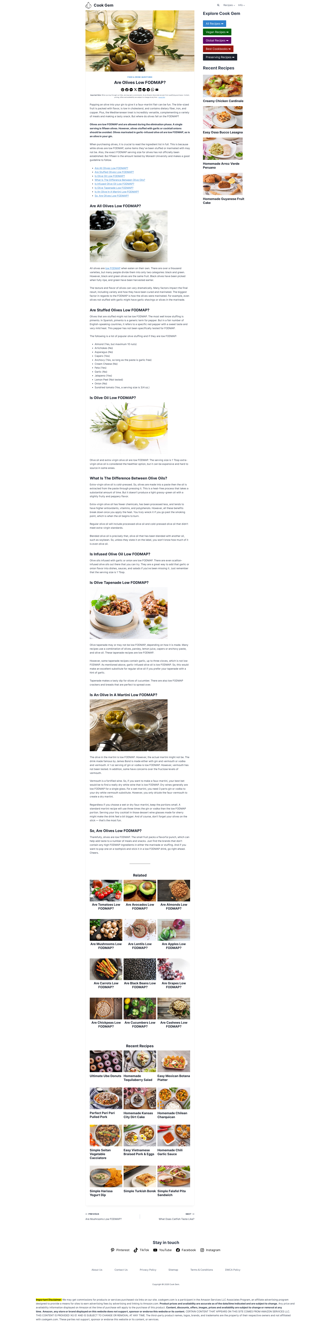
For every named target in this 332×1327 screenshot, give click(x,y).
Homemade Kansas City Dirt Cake (138, 1115)
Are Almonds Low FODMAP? (173, 906)
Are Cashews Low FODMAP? (173, 1024)
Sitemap (173, 1269)
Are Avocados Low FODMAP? (140, 906)
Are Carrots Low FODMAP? (106, 985)
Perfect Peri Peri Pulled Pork (102, 1115)
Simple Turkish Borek (140, 1191)
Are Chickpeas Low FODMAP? (106, 1024)
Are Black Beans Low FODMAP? (140, 985)
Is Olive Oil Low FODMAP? (110, 176)
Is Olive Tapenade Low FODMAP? (114, 187)
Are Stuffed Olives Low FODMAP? (114, 172)
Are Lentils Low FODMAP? (140, 946)
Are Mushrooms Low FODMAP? (106, 946)
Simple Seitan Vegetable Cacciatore (100, 1154)
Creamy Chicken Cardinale (223, 101)
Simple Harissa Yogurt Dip (101, 1193)
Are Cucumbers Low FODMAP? (140, 1024)
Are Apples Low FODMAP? (174, 946)
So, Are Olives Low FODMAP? (112, 195)
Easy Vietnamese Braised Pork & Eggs (139, 1152)
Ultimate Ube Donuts (105, 1076)
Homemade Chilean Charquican (172, 1115)
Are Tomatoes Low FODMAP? (106, 906)
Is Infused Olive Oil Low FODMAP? (114, 183)
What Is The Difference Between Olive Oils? (120, 179)
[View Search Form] (218, 5)
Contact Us (121, 1269)
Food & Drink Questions (139, 77)
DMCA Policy (232, 1269)
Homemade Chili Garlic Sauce (170, 1152)
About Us (97, 1269)
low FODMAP (112, 268)
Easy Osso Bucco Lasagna (223, 132)
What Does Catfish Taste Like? (176, 1217)
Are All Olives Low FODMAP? (111, 168)
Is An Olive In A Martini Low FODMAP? (117, 191)
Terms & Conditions (201, 1269)
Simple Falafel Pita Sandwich (171, 1193)
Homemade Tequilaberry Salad (138, 1078)
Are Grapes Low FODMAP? (174, 985)
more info (161, 97)
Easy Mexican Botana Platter (173, 1078)
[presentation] (106, 1061)
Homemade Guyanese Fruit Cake (223, 201)
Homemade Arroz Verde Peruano (221, 165)
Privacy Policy (148, 1269)
